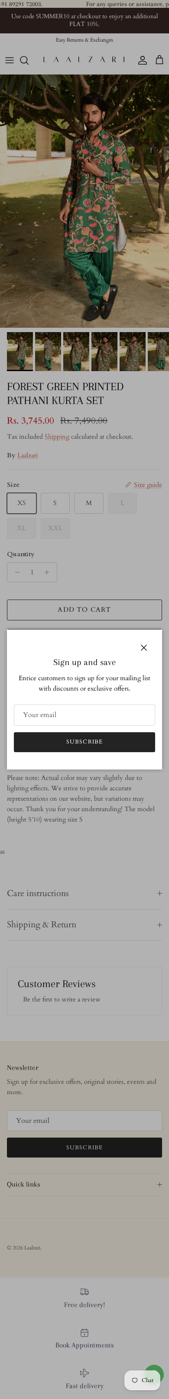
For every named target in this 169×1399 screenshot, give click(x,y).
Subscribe (84, 742)
